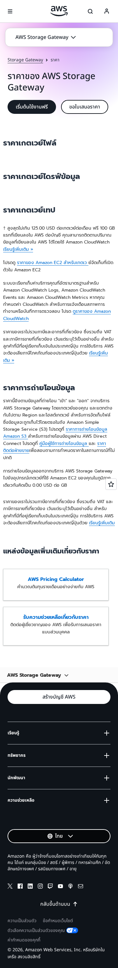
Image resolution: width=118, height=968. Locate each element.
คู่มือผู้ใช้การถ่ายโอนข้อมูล (64, 443)
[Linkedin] (30, 887)
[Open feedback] (111, 484)
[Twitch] (50, 887)
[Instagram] (40, 887)
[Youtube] (60, 887)
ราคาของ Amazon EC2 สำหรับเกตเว (52, 262)
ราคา (101, 443)
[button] (45, 37)
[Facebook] (20, 887)
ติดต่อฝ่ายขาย (16, 450)
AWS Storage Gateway (34, 674)
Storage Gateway (25, 60)
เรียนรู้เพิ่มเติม (102, 523)
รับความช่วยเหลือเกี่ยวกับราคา (56, 617)
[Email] (80, 887)
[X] (10, 887)
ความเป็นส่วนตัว (22, 920)
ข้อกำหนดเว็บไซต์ (58, 920)
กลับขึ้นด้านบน (55, 904)
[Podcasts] (70, 887)
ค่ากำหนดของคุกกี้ (24, 940)
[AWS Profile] (106, 11)
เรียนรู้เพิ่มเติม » (18, 249)
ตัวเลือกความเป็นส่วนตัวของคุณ (36, 930)
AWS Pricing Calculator (56, 579)
